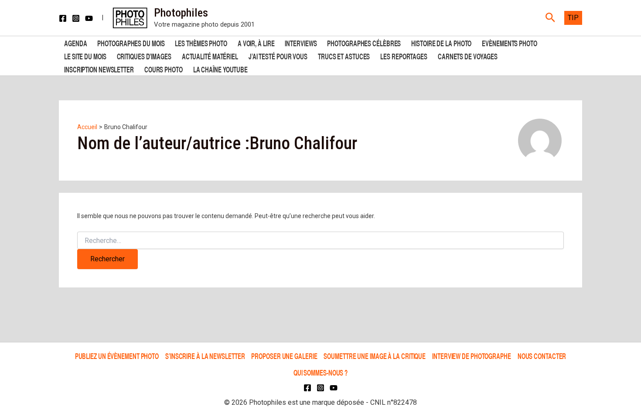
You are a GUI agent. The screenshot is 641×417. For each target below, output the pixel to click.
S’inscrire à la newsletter (205, 356)
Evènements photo (509, 42)
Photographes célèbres (364, 42)
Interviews (301, 42)
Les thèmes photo (201, 42)
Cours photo (163, 69)
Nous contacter (542, 356)
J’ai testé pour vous (278, 56)
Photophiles (181, 12)
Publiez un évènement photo (117, 356)
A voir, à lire (256, 42)
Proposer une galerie (284, 356)
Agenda (75, 42)
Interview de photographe (471, 356)
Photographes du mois (130, 42)
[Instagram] (76, 18)
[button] (550, 17)
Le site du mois (85, 56)
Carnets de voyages (468, 56)
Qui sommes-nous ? (320, 372)
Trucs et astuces (344, 56)
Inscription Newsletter (99, 69)
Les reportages (403, 56)
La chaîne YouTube (220, 69)
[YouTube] (89, 18)
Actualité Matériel (210, 56)
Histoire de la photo (441, 42)
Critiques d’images (144, 56)
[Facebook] (63, 18)
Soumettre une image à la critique (375, 356)
